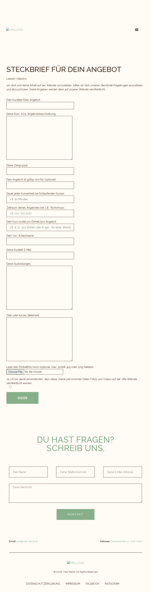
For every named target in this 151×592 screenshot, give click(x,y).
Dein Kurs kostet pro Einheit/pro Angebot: (31, 221)
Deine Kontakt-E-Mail (18, 249)
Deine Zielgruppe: (17, 165)
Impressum (73, 583)
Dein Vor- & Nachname (20, 235)
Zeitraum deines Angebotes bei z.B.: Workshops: (35, 207)
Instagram (112, 583)
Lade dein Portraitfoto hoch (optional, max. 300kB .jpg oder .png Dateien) (49, 367)
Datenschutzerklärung (43, 583)
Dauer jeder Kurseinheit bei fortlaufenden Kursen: (35, 193)
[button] (136, 29)
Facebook (92, 583)
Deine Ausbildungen (18, 263)
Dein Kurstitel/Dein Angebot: (23, 99)
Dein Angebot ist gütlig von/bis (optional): (31, 179)
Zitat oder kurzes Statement (22, 315)
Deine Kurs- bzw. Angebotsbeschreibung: (31, 113)
